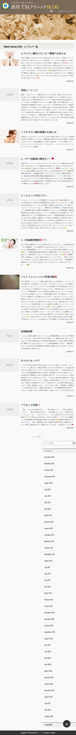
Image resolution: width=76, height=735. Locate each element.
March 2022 (48, 515)
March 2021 (48, 593)
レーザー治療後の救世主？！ (36, 158)
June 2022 (47, 496)
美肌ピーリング (29, 90)
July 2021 (47, 567)
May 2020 (47, 658)
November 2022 (49, 463)
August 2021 (48, 560)
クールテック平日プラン (34, 195)
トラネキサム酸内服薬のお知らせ (39, 131)
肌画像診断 (27, 331)
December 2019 (49, 690)
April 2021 (47, 586)
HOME (51, 11)
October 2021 (48, 548)
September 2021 (49, 554)
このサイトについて (65, 11)
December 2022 (49, 457)
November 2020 (49, 619)
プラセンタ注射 (29, 404)
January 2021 (48, 606)
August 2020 (48, 638)
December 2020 (49, 612)
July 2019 (47, 703)
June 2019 (47, 710)
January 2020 (48, 684)
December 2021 (49, 535)
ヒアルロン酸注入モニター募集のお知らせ (43, 53)
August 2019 (48, 697)
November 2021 (49, 541)
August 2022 (48, 483)
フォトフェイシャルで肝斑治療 (37, 276)
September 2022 (49, 476)
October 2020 (48, 625)
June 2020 (47, 651)
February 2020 (49, 677)
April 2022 (47, 509)
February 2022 (49, 522)
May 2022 (47, 502)
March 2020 (48, 671)
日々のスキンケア (30, 360)
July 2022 (47, 489)
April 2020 (47, 664)
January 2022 (48, 528)
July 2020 (47, 645)
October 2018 (48, 716)
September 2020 (49, 632)
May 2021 (47, 580)
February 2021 (48, 599)
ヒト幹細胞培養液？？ (34, 239)
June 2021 (47, 573)
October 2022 (48, 470)
